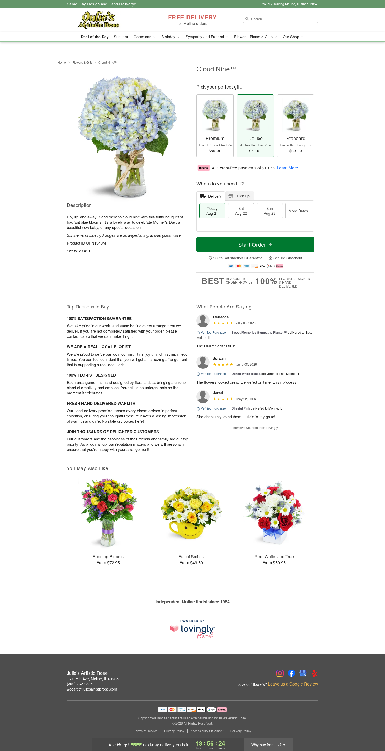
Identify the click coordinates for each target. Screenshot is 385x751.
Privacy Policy (174, 730)
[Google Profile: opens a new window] (303, 673)
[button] (371, 728)
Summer (121, 36)
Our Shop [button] (291, 36)
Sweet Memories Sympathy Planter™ (259, 332)
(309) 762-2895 (80, 683)
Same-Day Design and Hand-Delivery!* (102, 4)
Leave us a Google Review (293, 684)
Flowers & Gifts (82, 62)
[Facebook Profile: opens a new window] (291, 673)
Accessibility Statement (207, 730)
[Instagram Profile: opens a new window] (280, 673)
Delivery (215, 196)
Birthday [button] (168, 36)
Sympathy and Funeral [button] (205, 36)
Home (62, 62)
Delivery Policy (240, 730)
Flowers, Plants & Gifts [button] (253, 36)
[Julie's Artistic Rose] (104, 20)
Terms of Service (146, 730)
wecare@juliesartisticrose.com (92, 689)
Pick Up (243, 195)
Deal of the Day (95, 36)
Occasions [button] (143, 36)
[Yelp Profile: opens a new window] (314, 673)
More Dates (298, 210)
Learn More (287, 167)
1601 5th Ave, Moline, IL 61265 (93, 678)
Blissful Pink (241, 408)
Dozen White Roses (246, 373)
